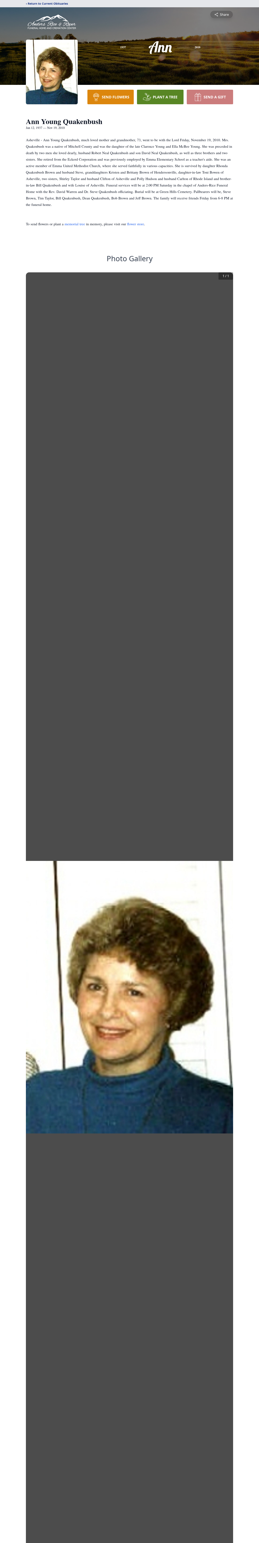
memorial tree (75, 223)
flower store (135, 223)
